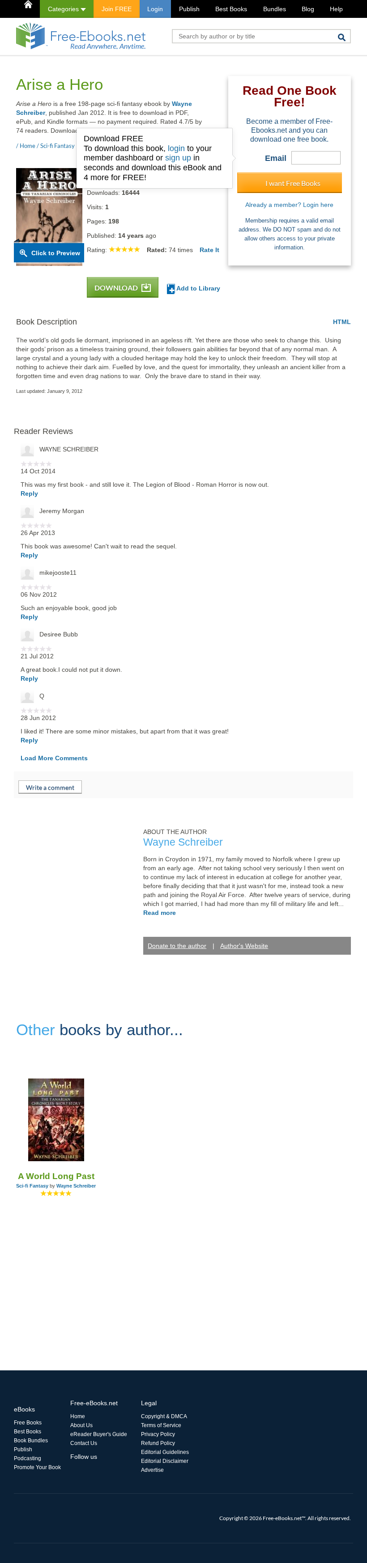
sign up (178, 157)
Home (77, 1416)
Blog (308, 9)
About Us (81, 1425)
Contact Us (83, 1443)
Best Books (231, 9)
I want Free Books (292, 183)
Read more (159, 912)
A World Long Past (56, 1176)
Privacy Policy (158, 1434)
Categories (64, 9)
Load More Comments (54, 758)
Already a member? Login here (289, 204)
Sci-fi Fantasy (32, 1185)
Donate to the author (177, 945)
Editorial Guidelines (165, 1452)
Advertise (152, 1470)
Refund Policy (158, 1443)
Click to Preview (55, 253)
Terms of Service (161, 1425)
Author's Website (244, 945)
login (176, 148)
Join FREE (117, 9)
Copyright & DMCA (164, 1416)
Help (336, 9)
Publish (189, 9)
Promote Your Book (37, 1467)
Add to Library (197, 288)
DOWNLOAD (116, 287)
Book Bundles (31, 1440)
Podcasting (27, 1458)
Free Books (28, 1423)
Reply (29, 493)
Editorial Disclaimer (164, 1461)
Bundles (274, 9)
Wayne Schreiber (76, 1185)
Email (275, 158)
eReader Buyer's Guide (98, 1434)
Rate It (209, 249)
